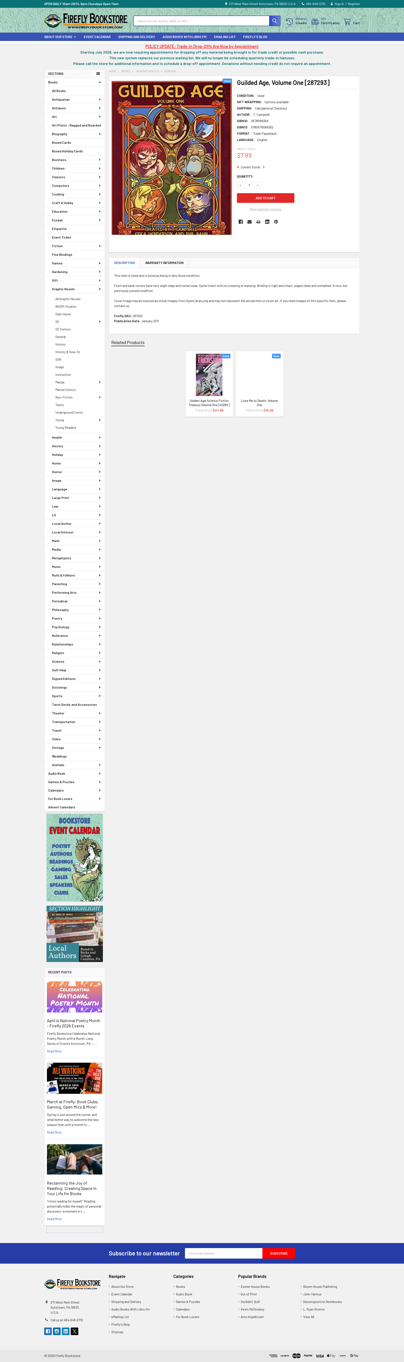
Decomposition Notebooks (322, 1302)
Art (54, 117)
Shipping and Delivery (136, 37)
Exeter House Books (255, 1286)
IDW (58, 359)
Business (59, 160)
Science (58, 661)
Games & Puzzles (61, 782)
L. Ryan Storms (314, 1309)
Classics (58, 177)
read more (54, 1051)
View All (308, 1317)
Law (55, 506)
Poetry (57, 618)
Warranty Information (164, 263)
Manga (59, 382)
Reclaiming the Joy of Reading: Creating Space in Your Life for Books (72, 1188)
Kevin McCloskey (252, 1309)
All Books (59, 91)
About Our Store (58, 37)
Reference (60, 635)
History (60, 344)
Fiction (57, 246)
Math (56, 541)
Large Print (60, 498)
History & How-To (67, 352)
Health (57, 437)
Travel (56, 730)
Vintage (58, 748)
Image (59, 367)
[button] (75, 858)
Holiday (57, 455)
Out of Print (249, 1294)
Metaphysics (61, 558)
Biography (59, 134)
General (60, 337)
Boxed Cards (61, 142)
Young (59, 420)
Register (354, 4)
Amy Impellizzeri (252, 1317)
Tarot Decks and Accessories (74, 704)
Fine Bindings (62, 254)
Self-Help (59, 670)
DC (57, 321)
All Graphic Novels (68, 299)
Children (58, 168)
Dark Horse (63, 314)
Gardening (60, 272)
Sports (57, 696)
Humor (57, 472)
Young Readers (65, 427)
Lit (54, 515)
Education (60, 211)
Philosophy (60, 610)
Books (53, 82)
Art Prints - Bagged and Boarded (76, 125)
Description (124, 263)
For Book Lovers (60, 799)
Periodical (59, 601)
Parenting (59, 584)
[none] (172, 158)
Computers (60, 185)
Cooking (58, 194)
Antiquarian (61, 99)
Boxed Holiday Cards (67, 151)
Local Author (62, 523)
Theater (58, 713)
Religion (58, 653)
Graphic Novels (63, 289)
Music (56, 567)
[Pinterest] (276, 222)
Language (59, 489)
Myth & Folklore (63, 575)
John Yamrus (312, 1294)
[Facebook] (241, 222)
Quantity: (245, 176)
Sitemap (117, 1332)
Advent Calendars (61, 807)
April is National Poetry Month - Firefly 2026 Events (73, 1023)
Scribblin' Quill (250, 1302)
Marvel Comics (65, 390)
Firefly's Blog (255, 37)
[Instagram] (57, 1331)
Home (56, 463)
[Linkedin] (267, 222)
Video (56, 739)
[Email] (249, 222)
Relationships (62, 644)
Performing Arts (64, 592)
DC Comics (63, 329)
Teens (59, 405)
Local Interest (63, 532)
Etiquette (59, 229)
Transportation (63, 722)
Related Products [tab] (128, 342)
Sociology (59, 687)
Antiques (59, 108)
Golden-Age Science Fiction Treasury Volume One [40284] (209, 403)
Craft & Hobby (62, 203)
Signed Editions (64, 679)
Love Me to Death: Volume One (259, 403)
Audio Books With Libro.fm (184, 37)
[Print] (258, 222)
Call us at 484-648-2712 (66, 1320)
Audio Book (56, 773)
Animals (58, 765)
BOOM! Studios (65, 306)
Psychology (60, 627)
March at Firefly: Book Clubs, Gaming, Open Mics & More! (72, 1104)
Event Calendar (97, 37)
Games (57, 263)
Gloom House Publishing (320, 1286)
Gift (55, 280)
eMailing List (225, 37)
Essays (57, 220)
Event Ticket (61, 237)
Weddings (59, 756)
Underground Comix (69, 412)
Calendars (56, 790)
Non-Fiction (64, 397)
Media (56, 549)
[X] (74, 1331)
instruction (63, 374)
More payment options (266, 209)
